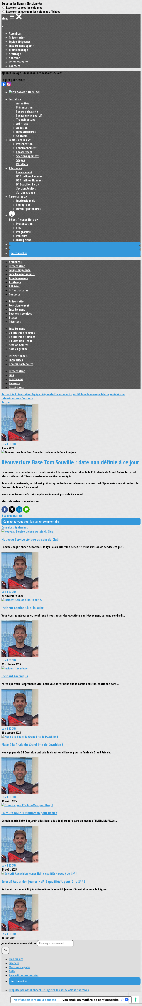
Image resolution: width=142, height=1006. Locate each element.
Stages (20, 160)
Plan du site (16, 959)
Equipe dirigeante (20, 42)
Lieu (18, 228)
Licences (14, 963)
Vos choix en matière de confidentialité (90, 1000)
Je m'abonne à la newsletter (19, 943)
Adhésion (14, 58)
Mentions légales (19, 967)
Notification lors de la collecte (34, 1000)
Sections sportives (27, 156)
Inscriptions (23, 240)
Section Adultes (26, 188)
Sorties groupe (25, 192)
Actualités (15, 34)
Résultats (22, 164)
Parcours (21, 236)
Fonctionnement (26, 148)
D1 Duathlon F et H (27, 184)
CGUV (12, 971)
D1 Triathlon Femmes (29, 176)
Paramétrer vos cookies (23, 975)
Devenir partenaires (28, 209)
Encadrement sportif (22, 46)
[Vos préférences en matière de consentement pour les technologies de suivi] (135, 999)
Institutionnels (25, 201)
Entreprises (23, 205)
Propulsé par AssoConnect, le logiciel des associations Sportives (49, 990)
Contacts (14, 66)
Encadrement (24, 152)
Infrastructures (18, 62)
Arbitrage (15, 54)
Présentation (17, 38)
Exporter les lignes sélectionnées (22, 3)
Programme (23, 232)
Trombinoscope (18, 50)
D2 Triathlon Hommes (29, 180)
